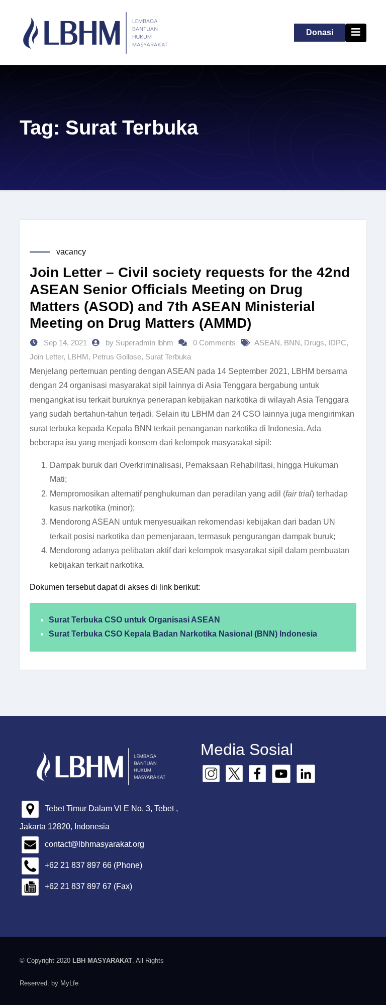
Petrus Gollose (116, 356)
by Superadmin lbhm (140, 342)
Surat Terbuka (168, 356)
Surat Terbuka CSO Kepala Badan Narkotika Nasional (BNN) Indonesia (183, 634)
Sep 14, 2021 (64, 342)
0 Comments (214, 342)
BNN (292, 342)
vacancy (71, 251)
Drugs (314, 342)
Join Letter (46, 356)
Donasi (319, 32)
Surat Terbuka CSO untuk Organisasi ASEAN (134, 619)
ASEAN (267, 342)
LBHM (77, 356)
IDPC (337, 342)
